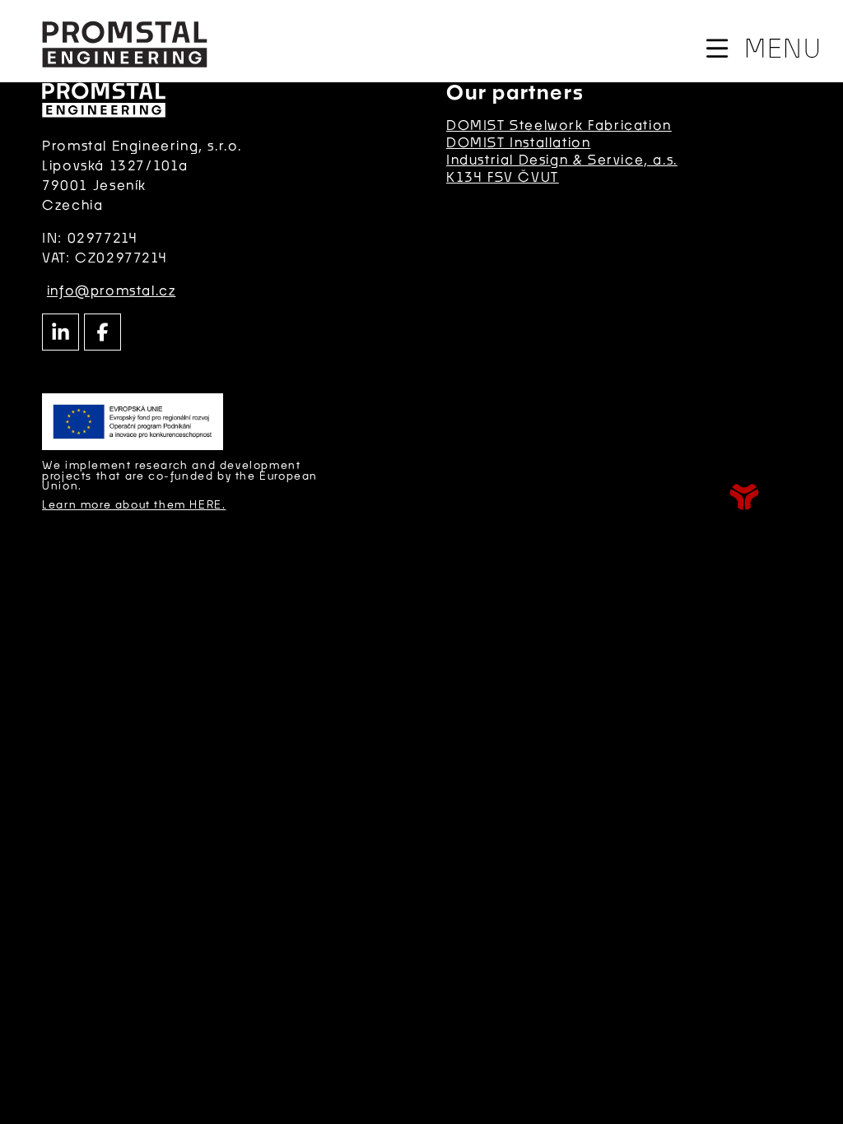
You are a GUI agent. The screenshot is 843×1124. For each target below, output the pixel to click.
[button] (762, 48)
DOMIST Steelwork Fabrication (559, 124)
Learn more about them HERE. (134, 504)
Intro (124, 44)
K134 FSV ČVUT (502, 176)
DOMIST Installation (518, 142)
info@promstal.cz (111, 290)
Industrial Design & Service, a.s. (562, 159)
